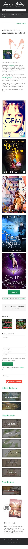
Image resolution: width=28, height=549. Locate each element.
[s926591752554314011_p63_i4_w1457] (14, 100)
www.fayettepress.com (7, 77)
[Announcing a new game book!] (21, 319)
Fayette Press (11, 65)
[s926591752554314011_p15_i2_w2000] (14, 176)
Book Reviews (8, 482)
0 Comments (22, 298)
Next (23, 23)
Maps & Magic (8, 415)
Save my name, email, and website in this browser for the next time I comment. (13, 359)
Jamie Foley (6, 298)
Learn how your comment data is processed (13, 368)
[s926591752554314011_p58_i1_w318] (14, 215)
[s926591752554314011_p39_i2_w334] (14, 139)
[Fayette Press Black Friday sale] (7, 319)
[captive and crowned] (14, 254)
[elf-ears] (14, 37)
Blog (18, 298)
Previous (19, 23)
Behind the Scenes (9, 388)
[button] (3, 324)
